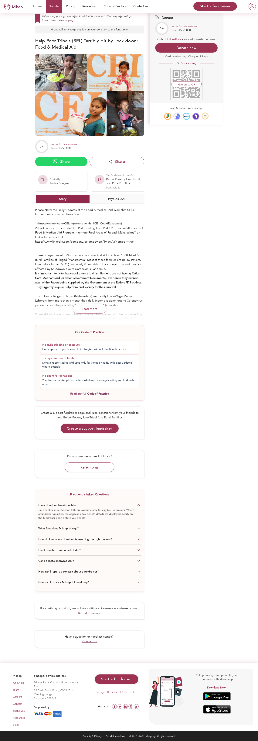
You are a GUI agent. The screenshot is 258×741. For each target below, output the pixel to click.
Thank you (19, 710)
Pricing (70, 6)
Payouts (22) (116, 199)
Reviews (112, 692)
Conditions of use (116, 736)
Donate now (186, 48)
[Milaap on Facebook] (114, 706)
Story (62, 199)
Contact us (140, 6)
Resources (89, 6)
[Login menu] (252, 6)
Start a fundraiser (116, 679)
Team (16, 689)
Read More (89, 309)
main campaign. (66, 20)
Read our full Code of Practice (89, 393)
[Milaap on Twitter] (120, 706)
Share (64, 161)
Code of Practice (115, 6)
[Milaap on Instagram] (131, 706)
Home (37, 6)
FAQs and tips (128, 692)
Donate (54, 6)
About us (18, 682)
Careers (17, 696)
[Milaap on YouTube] (136, 706)
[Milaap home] (12, 6)
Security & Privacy (92, 736)
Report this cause (89, 613)
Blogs (16, 724)
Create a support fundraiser (89, 428)
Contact (17, 703)
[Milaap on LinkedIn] (125, 706)
